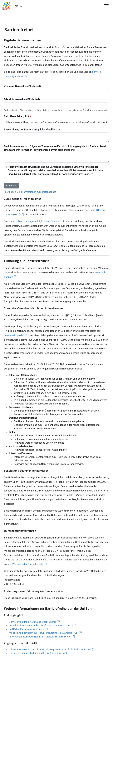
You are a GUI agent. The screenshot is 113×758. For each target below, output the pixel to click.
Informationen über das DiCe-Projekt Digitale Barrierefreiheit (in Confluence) (51, 649)
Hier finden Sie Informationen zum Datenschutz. (30, 191)
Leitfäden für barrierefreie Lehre (26, 629)
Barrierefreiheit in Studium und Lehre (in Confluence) (38, 653)
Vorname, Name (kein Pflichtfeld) (22, 86)
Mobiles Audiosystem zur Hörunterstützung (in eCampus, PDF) (43, 632)
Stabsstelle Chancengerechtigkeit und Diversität (34, 221)
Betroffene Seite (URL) (16, 116)
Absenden (11, 185)
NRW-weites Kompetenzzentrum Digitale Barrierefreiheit (40, 636)
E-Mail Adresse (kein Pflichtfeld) (22, 99)
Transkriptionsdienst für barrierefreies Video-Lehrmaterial (41, 625)
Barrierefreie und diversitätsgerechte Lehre (32, 621)
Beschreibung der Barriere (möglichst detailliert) (31, 129)
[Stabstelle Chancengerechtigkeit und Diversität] (6, 6)
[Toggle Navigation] (106, 6)
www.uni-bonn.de (13, 335)
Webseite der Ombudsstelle (27, 564)
